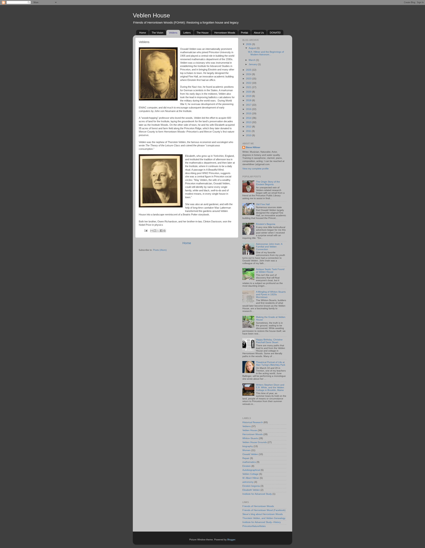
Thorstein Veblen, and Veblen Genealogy (263, 518)
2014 (249, 118)
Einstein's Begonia (265, 224)
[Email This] (151, 230)
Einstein (246, 466)
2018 (249, 100)
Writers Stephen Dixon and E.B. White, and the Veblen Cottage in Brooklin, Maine (270, 387)
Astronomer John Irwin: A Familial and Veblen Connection (269, 247)
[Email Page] (145, 230)
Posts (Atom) (160, 250)
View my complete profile (255, 168)
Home (142, 32)
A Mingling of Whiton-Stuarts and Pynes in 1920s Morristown (271, 294)
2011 (249, 131)
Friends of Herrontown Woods (258, 506)
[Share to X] (158, 230)
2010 (249, 135)
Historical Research (252, 422)
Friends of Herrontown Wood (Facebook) (264, 510)
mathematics (249, 462)
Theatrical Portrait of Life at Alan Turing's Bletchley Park (270, 363)
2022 (249, 83)
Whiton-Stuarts (250, 438)
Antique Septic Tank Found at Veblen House (270, 270)
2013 (249, 122)
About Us (259, 32)
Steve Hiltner (253, 147)
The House (203, 32)
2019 (249, 96)
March (252, 60)
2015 (249, 113)
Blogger (231, 539)
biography (247, 446)
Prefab (244, 32)
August (253, 48)
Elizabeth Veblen (251, 490)
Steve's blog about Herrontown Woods (262, 514)
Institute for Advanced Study (257, 494)
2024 (249, 74)
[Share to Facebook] (161, 230)
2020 (249, 92)
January (253, 64)
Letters (187, 32)
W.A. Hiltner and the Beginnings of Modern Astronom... (266, 53)
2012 (249, 126)
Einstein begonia (251, 486)
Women (246, 450)
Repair (245, 458)
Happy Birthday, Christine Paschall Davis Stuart (269, 341)
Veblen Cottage (250, 474)
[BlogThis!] (155, 230)
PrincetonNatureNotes (254, 526)
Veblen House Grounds (254, 442)
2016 (249, 109)
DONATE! (275, 32)
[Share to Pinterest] (164, 230)
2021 (249, 87)
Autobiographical (251, 470)
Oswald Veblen (250, 454)
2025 (249, 70)
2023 (249, 78)
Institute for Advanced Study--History (261, 522)
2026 (249, 44)
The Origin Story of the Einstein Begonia (268, 183)
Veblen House (151, 15)
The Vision (157, 32)
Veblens (173, 32)
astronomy (248, 482)
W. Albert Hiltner (250, 478)
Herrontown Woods (224, 32)
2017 (249, 105)
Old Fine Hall (263, 204)
